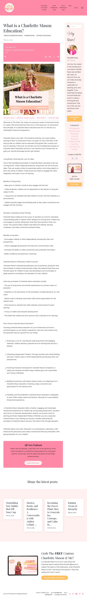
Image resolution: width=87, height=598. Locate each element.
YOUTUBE (53, 117)
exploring (74, 139)
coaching (74, 136)
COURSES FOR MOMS (60, 594)
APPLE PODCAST (25, 117)
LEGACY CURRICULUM (42, 592)
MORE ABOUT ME (74, 118)
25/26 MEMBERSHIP (56, 592)
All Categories (74, 128)
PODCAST (9, 117)
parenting (74, 144)
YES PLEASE (74, 184)
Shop (70, 5)
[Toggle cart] (82, 7)
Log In (75, 7)
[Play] (5, 56)
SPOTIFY (41, 117)
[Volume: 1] (58, 56)
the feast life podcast (43, 35)
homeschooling (29, 35)
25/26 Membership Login (54, 7)
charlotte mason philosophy (13, 35)
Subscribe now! (33, 463)
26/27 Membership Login (63, 7)
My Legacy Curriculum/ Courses (44, 7)
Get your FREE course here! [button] (54, 578)
